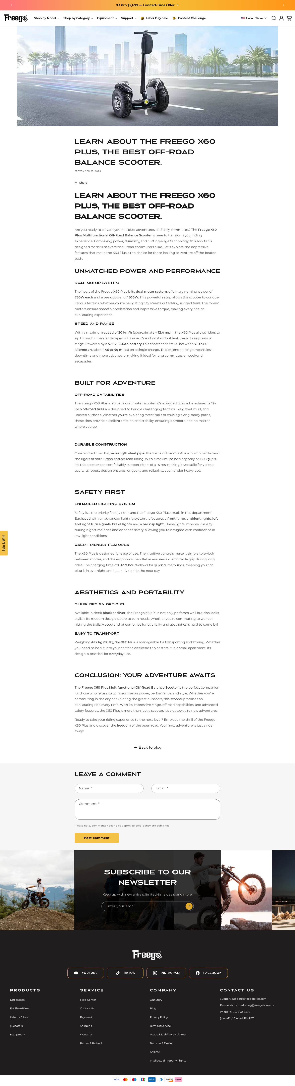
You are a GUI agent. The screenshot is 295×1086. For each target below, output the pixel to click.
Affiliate (155, 1052)
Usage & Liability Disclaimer (168, 1034)
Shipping (86, 1025)
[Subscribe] (189, 906)
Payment (86, 1017)
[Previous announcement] (11, 5)
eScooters (16, 1025)
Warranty (86, 1034)
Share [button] (83, 182)
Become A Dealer (161, 1043)
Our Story (156, 999)
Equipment (17, 1034)
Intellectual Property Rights (168, 1060)
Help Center (88, 999)
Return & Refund (91, 1043)
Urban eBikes (19, 1017)
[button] (46, 18)
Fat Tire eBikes (19, 1008)
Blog (153, 1008)
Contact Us (87, 1008)
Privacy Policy (159, 1017)
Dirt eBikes (17, 999)
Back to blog (150, 747)
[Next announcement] (283, 5)
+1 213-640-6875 (240, 1011)
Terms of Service (160, 1025)
